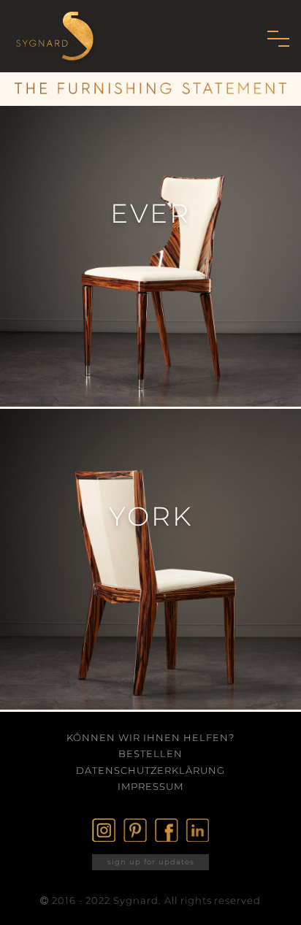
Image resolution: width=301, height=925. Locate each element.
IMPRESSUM (150, 786)
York (151, 516)
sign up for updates (150, 862)
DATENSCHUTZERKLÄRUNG (150, 770)
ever (150, 213)
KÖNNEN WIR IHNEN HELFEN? (150, 737)
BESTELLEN (150, 753)
